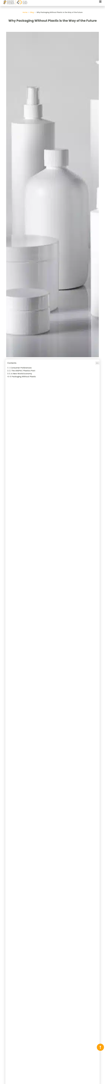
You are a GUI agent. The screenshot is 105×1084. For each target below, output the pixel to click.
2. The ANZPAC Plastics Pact (22, 370)
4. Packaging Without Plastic (22, 376)
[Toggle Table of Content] (96, 363)
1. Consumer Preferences (20, 367)
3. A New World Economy (20, 373)
